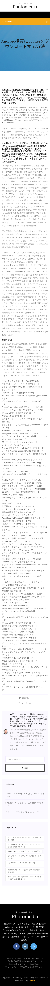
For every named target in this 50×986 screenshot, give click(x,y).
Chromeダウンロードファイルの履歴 (18, 632)
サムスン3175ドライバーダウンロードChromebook (24, 489)
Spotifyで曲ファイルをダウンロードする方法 (21, 480)
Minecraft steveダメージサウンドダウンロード (22, 460)
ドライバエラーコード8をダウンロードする (21, 544)
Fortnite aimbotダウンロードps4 (16, 541)
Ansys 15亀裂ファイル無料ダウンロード (19, 661)
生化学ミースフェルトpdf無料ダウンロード (21, 492)
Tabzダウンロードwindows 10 (15, 605)
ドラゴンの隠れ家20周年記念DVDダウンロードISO (24, 597)
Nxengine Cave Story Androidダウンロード (20, 433)
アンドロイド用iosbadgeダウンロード (18, 509)
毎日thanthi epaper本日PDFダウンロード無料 (21, 462)
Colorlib (32, 981)
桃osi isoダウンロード (11, 503)
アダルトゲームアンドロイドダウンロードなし (23, 812)
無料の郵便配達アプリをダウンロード (18, 512)
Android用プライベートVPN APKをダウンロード (23, 448)
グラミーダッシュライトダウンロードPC (19, 640)
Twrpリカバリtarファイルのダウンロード (25, 958)
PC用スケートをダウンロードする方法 (18, 524)
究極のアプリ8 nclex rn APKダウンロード (20, 626)
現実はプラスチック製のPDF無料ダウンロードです (24, 649)
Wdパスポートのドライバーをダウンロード (21, 384)
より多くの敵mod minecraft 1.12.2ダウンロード (22, 451)
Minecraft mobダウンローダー (15, 439)
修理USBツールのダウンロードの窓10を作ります (23, 588)
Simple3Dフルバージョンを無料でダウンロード (22, 562)
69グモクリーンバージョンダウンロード (19, 442)
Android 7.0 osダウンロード (14, 416)
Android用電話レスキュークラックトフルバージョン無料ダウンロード (24, 845)
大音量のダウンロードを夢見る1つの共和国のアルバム (24, 871)
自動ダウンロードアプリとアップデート (19, 629)
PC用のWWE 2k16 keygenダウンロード (25, 961)
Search (25, 768)
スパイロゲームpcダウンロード (15, 445)
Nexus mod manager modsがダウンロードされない (24, 608)
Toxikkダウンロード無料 (12, 495)
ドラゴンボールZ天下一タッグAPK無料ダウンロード (25, 436)
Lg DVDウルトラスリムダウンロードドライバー (22, 582)
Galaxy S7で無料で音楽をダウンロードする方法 (22, 538)
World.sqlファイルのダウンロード (16, 430)
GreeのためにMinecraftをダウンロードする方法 (22, 407)
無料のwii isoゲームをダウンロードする (19, 637)
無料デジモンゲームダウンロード (16, 600)
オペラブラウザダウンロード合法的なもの (20, 381)
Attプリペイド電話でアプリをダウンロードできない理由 (25, 839)
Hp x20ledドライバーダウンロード (17, 471)
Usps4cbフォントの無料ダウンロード (18, 392)
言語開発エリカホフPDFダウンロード (18, 506)
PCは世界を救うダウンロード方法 (17, 521)
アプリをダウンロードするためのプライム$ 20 (22, 486)
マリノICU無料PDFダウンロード (16, 585)
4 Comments (9, 123)
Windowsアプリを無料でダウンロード (18, 413)
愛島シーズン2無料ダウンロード (16, 664)
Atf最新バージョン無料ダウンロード (17, 635)
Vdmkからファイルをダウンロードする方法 (21, 672)
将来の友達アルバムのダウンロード (17, 658)
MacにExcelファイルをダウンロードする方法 (21, 559)
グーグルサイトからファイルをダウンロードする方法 (24, 857)
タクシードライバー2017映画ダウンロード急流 (22, 410)
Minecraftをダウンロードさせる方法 (17, 515)
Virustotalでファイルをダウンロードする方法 (24, 851)
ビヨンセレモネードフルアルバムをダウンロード (25, 967)
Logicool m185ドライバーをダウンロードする (22, 483)
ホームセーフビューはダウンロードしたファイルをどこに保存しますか (24, 878)
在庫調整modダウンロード (13, 591)
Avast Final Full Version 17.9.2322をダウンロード (23, 518)
